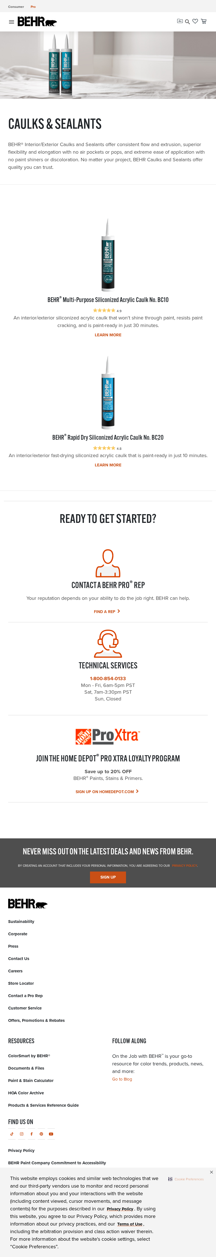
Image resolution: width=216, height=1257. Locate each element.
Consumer (16, 6)
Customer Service (25, 1008)
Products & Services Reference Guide (43, 1105)
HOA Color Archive (26, 1093)
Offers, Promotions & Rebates (36, 1020)
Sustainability (21, 921)
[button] (186, 1178)
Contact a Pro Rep (25, 996)
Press (13, 946)
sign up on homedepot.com (105, 792)
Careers (15, 971)
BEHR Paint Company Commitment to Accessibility (57, 1163)
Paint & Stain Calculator (30, 1080)
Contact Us (18, 959)
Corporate (17, 934)
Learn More (108, 335)
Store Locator (21, 983)
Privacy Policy (184, 865)
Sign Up (108, 877)
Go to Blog (122, 1079)
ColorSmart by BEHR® (29, 1056)
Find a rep (104, 611)
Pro (33, 6)
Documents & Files (26, 1068)
